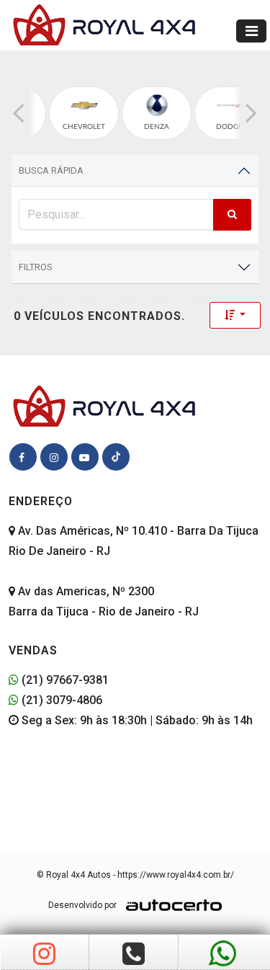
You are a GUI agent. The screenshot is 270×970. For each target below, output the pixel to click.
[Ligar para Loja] (133, 954)
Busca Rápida (51, 170)
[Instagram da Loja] (44, 954)
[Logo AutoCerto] (170, 905)
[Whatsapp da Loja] (223, 954)
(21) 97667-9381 (64, 680)
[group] (84, 113)
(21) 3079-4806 (60, 700)
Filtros (36, 267)
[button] (18, 113)
